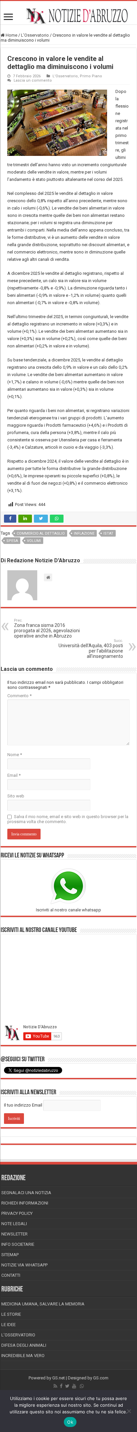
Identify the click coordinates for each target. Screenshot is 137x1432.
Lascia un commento (33, 80)
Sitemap (10, 1254)
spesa (12, 541)
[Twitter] (67, 1386)
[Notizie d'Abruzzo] (68, 16)
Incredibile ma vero (23, 1355)
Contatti (10, 1275)
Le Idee (8, 1324)
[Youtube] (74, 1386)
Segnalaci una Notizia (26, 1192)
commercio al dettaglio (41, 533)
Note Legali (14, 1223)
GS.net (58, 1377)
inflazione (84, 533)
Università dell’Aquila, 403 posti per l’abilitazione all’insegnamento (91, 649)
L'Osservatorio (35, 35)
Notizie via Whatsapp (24, 1264)
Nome (14, 754)
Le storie (11, 1314)
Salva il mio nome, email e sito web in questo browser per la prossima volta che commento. (67, 819)
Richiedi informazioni (24, 1202)
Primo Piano (91, 76)
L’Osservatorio (18, 1334)
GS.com (100, 1377)
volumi (34, 541)
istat (108, 533)
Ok (70, 1422)
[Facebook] (61, 1386)
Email (14, 775)
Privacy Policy (17, 1213)
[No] (128, 1411)
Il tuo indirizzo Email (23, 1105)
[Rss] (55, 1386)
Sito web (15, 795)
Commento (19, 695)
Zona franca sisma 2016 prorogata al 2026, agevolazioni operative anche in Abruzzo (47, 628)
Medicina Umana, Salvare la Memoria (42, 1303)
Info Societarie (17, 1244)
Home (11, 35)
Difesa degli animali (23, 1345)
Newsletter (14, 1233)
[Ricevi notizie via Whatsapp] (81, 1386)
